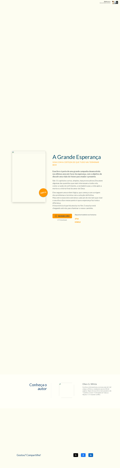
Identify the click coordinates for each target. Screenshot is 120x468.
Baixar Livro (64, 216)
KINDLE (78, 222)
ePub (77, 219)
